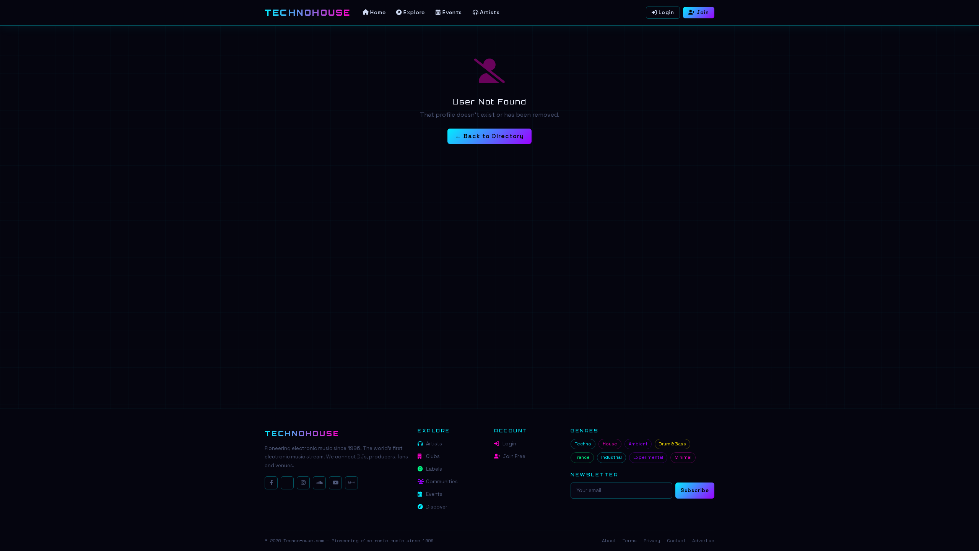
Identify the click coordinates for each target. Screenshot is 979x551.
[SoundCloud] (319, 482)
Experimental (648, 457)
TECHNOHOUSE (302, 433)
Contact (676, 541)
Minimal (683, 457)
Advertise (703, 541)
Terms (630, 541)
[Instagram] (303, 482)
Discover (436, 507)
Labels (434, 469)
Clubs (433, 456)
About (609, 541)
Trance (582, 457)
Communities (442, 481)
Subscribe (695, 490)
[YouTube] (335, 482)
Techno (583, 444)
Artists (490, 12)
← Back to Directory (489, 136)
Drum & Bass (672, 444)
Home (377, 12)
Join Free (514, 456)
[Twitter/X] (287, 482)
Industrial (611, 457)
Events (452, 12)
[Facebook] (271, 482)
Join (702, 12)
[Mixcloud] (351, 482)
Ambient (638, 444)
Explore (414, 12)
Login (666, 12)
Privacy (652, 541)
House (610, 444)
